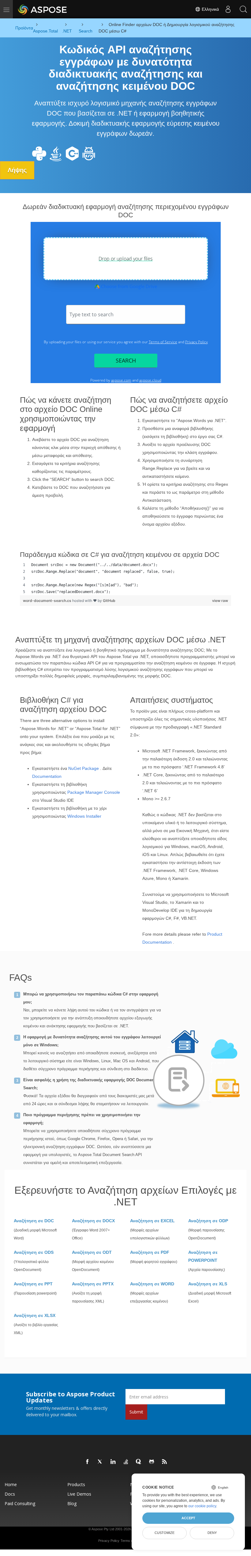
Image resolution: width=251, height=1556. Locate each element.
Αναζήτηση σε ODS (34, 1252)
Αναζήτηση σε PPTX (93, 1283)
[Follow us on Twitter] (100, 1462)
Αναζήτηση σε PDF (149, 1252)
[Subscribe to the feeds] (165, 1462)
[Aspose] (42, 9)
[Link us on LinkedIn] (113, 1462)
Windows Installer (84, 816)
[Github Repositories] (152, 1462)
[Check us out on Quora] (139, 1462)
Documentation (47, 776)
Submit (136, 1412)
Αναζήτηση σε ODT (92, 1252)
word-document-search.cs (47, 600)
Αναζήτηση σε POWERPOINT (203, 1256)
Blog (72, 1503)
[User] (228, 9)
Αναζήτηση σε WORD (152, 1283)
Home (11, 1484)
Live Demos (79, 1494)
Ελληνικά (209, 9)
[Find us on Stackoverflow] (126, 1462)
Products (76, 1484)
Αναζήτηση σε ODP (208, 1220)
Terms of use (130, 1541)
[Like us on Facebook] (88, 1462)
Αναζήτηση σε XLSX (34, 1315)
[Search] (243, 9)
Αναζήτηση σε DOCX (93, 1220)
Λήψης (17, 170)
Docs (10, 1494)
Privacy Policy (108, 1541)
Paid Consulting (20, 1503)
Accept (188, 1518)
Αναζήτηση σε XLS (207, 1283)
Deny (212, 1533)
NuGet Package (83, 768)
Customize (164, 1533)
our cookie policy (202, 1506)
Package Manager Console (93, 792)
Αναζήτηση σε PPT (33, 1283)
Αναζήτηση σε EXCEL (152, 1220)
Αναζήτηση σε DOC (34, 1220)
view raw (220, 600)
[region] (125, 578)
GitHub (109, 600)
